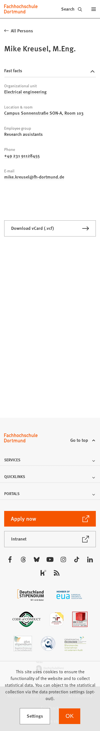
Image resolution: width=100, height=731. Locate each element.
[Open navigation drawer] (93, 9)
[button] (50, 461)
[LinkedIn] (90, 559)
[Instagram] (63, 559)
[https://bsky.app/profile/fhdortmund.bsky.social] (36, 559)
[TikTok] (76, 559)
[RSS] (56, 573)
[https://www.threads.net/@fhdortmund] (23, 559)
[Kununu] (43, 573)
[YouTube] (50, 559)
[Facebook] (10, 559)
